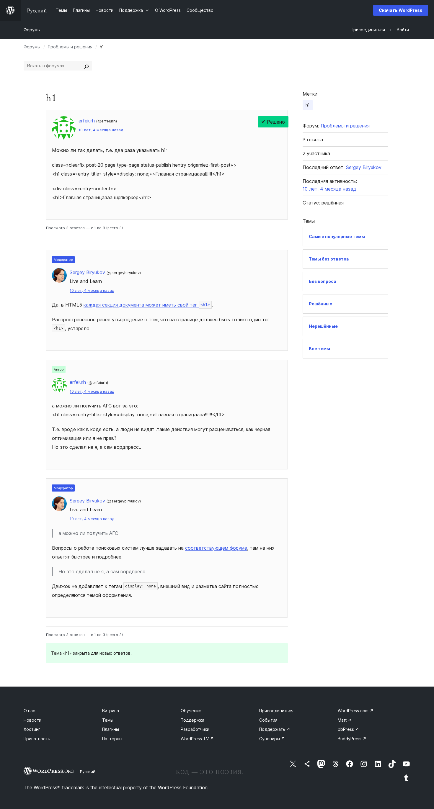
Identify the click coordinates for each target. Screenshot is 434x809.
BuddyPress (352, 738)
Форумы (32, 29)
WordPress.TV (197, 738)
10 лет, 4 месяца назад (101, 130)
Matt (345, 720)
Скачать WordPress (400, 10)
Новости (32, 720)
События (268, 720)
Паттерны (112, 738)
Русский (87, 771)
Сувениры (272, 738)
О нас (29, 710)
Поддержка (192, 720)
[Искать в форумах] (86, 66)
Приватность (37, 738)
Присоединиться (276, 710)
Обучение (191, 710)
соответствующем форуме (216, 548)
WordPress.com (355, 710)
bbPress (348, 729)
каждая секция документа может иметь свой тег (147, 305)
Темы (107, 720)
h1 (308, 104)
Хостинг (32, 729)
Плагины (110, 729)
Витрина (110, 710)
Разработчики (195, 729)
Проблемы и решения (70, 46)
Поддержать (274, 729)
